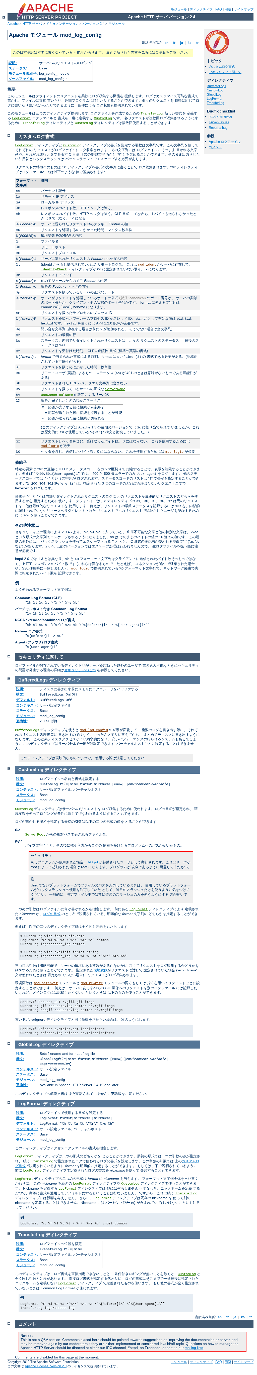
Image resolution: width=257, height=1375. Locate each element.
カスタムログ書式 (222, 66)
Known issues (219, 122)
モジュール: (25, 716)
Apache (13, 24)
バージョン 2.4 (93, 24)
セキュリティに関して (225, 72)
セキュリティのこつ (80, 670)
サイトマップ (243, 9)
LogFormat (21, 118)
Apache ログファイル (224, 142)
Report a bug (218, 128)
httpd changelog (220, 116)
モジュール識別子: (23, 73)
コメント (215, 147)
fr (174, 43)
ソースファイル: (21, 79)
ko (189, 43)
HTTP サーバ (32, 24)
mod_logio (50, 446)
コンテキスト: (27, 705)
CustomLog (103, 118)
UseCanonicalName (57, 395)
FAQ (218, 9)
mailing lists (194, 1348)
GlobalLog (214, 94)
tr (197, 43)
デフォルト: (25, 700)
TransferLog (152, 113)
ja (181, 43)
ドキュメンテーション (62, 24)
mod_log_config (94, 730)
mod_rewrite (92, 983)
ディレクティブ (201, 9)
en (166, 43)
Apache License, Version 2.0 (46, 1366)
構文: (20, 694)
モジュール (179, 9)
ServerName (115, 389)
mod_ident (147, 265)
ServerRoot (35, 835)
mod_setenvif (46, 983)
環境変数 (100, 970)
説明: (13, 63)
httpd (93, 862)
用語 (228, 9)
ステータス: (18, 68)
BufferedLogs (216, 86)
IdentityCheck (54, 269)
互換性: (22, 721)
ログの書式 (51, 914)
